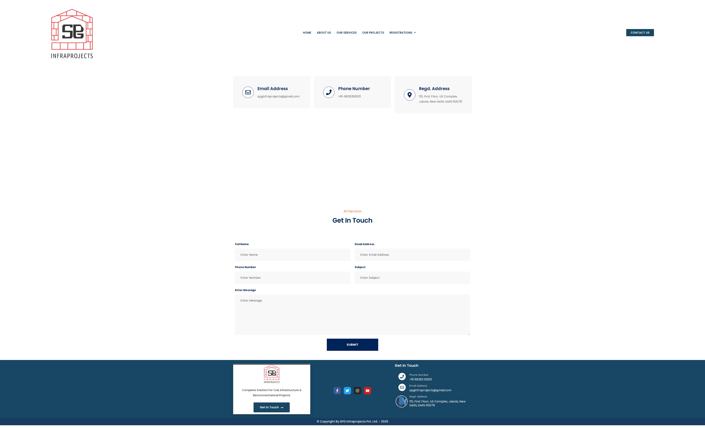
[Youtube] (367, 390)
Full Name (242, 244)
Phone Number (245, 267)
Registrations (401, 33)
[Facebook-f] (337, 390)
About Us (324, 33)
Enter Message (245, 290)
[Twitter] (347, 390)
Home (307, 33)
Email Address (364, 244)
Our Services (347, 33)
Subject (360, 267)
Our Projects (373, 33)
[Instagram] (357, 390)
